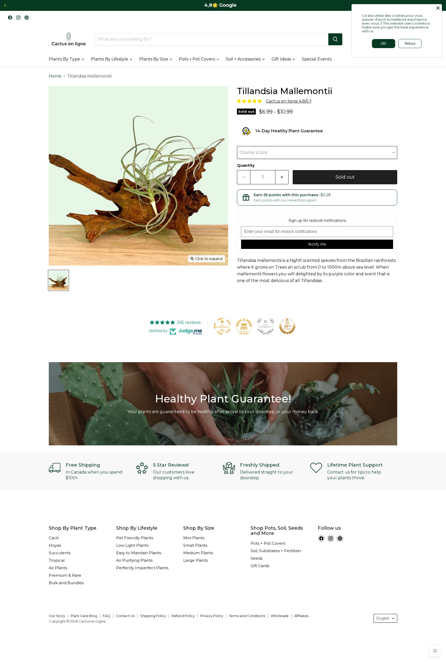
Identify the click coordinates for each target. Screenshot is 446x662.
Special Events (317, 59)
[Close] (438, 8)
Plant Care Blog (84, 616)
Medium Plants (198, 552)
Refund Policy (183, 616)
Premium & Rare (65, 575)
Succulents (59, 552)
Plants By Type (65, 59)
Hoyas (55, 545)
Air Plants (58, 567)
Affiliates (301, 616)
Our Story (57, 616)
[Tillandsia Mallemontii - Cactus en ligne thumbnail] (58, 280)
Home (55, 76)
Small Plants (195, 545)
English (382, 618)
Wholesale (280, 616)
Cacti (54, 537)
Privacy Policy (211, 616)
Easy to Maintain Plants (138, 552)
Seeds (256, 558)
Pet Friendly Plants (134, 537)
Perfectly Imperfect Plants (142, 567)
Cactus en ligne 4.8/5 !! (288, 101)
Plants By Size (154, 59)
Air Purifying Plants (134, 560)
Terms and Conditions (247, 616)
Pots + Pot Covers (197, 59)
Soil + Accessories (244, 59)
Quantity (245, 165)
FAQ (106, 616)
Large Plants (195, 560)
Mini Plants (193, 537)
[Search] (335, 39)
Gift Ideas (282, 59)
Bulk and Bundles (66, 582)
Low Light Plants (132, 545)
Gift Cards (260, 565)
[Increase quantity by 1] (282, 177)
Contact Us (125, 616)
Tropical (57, 560)
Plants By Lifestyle (110, 59)
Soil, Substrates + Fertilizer (276, 550)
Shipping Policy (153, 616)
